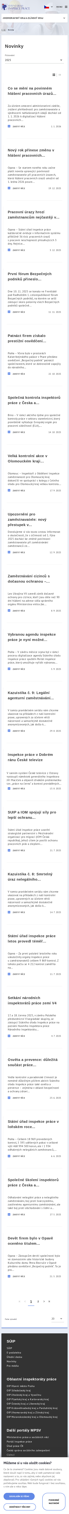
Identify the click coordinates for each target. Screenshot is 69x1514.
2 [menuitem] (38, 1301)
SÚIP (9, 1348)
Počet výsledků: (11, 1319)
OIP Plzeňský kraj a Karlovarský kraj (28, 1399)
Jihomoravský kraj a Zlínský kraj (23, 18)
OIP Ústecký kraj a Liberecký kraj (26, 1403)
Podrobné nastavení (54, 1501)
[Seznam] (60, 75)
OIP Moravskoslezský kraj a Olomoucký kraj (32, 1416)
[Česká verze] (49, 7)
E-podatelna (14, 1352)
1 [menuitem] (31, 1302)
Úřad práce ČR (15, 1446)
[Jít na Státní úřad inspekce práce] (15, 7)
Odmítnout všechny (19, 1507)
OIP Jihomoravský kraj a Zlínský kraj (28, 1412)
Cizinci (11, 1454)
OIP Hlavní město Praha (20, 1386)
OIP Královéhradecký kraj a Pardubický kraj (32, 1408)
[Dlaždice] (54, 75)
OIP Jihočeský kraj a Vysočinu (24, 1394)
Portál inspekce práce (19, 1441)
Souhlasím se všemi (19, 1496)
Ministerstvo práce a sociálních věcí (28, 1437)
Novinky (11, 1361)
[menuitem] (20, 1301)
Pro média (13, 1365)
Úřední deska (14, 1357)
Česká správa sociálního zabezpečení (28, 1450)
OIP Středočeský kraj (19, 1390)
